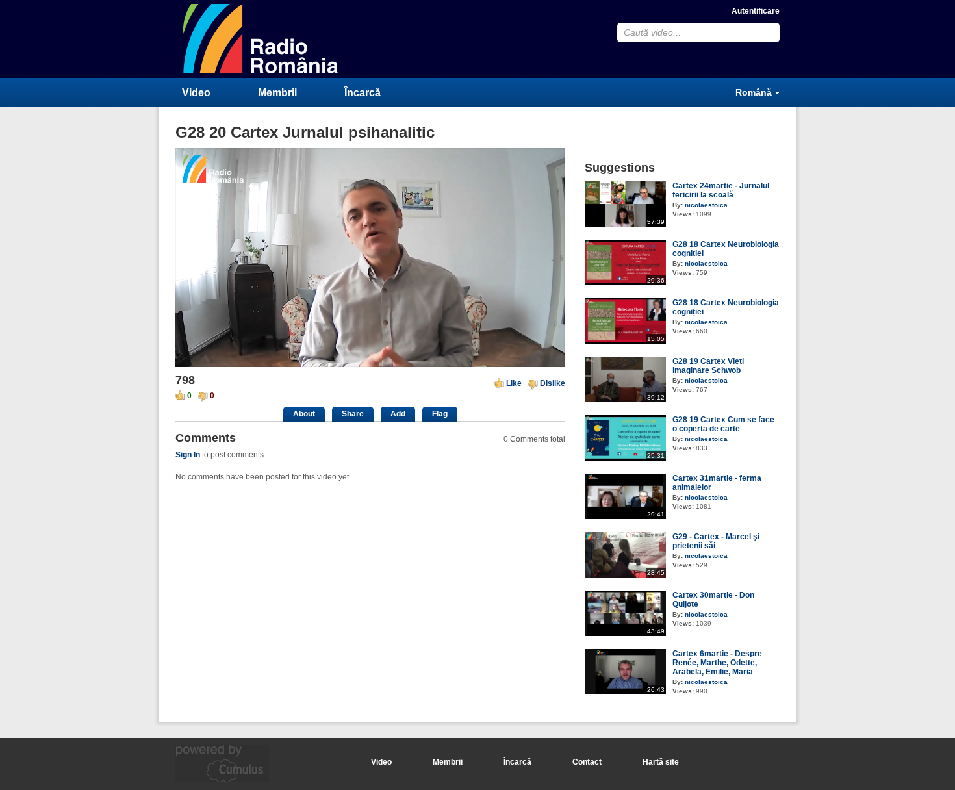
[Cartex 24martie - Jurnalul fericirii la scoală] (625, 224)
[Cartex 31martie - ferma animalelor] (625, 516)
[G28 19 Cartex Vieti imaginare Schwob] (625, 399)
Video (196, 92)
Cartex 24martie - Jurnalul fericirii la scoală (720, 190)
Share (353, 413)
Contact (587, 762)
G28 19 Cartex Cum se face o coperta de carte (723, 424)
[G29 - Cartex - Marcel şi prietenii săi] (625, 575)
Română (753, 92)
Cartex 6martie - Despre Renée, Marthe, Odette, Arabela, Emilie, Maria (717, 662)
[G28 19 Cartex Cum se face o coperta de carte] (625, 458)
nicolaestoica (706, 205)
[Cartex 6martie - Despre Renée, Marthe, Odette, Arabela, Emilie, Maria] (625, 691)
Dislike (552, 383)
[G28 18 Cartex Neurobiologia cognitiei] (625, 282)
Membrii (277, 92)
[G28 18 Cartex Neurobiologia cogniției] (625, 341)
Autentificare (756, 11)
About (304, 413)
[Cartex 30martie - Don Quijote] (625, 633)
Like (514, 383)
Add (397, 413)
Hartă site (661, 762)
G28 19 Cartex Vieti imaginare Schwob (708, 366)
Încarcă (362, 92)
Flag (440, 413)
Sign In (187, 454)
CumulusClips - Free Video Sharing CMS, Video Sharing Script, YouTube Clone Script (261, 38)
